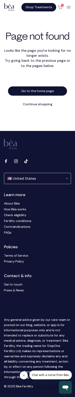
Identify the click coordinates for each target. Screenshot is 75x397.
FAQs (7, 232)
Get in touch (13, 284)
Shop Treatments (39, 7)
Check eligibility (15, 215)
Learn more (14, 194)
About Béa (12, 203)
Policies (11, 246)
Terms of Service (16, 255)
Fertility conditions (17, 221)
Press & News (14, 290)
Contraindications (17, 227)
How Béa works (15, 209)
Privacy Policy (14, 261)
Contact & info (18, 275)
